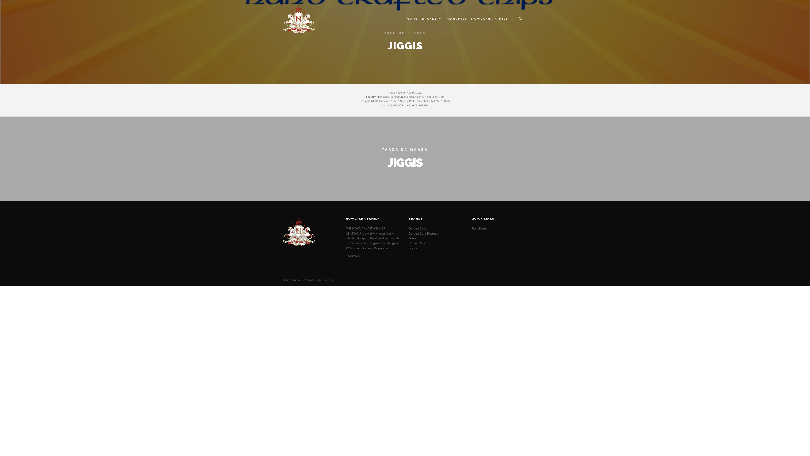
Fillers (412, 238)
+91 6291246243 (418, 105)
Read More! (354, 256)
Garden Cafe (417, 228)
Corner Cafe (417, 243)
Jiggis (413, 248)
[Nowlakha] (299, 18)
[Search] (520, 19)
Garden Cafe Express (423, 233)
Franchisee (478, 228)
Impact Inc (326, 280)
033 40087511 (396, 105)
